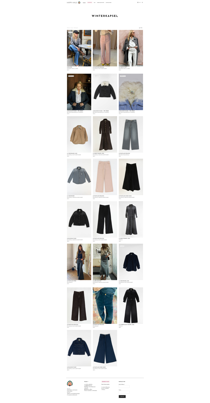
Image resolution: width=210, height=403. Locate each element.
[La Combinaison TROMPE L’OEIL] (131, 305)
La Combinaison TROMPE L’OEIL (126, 324)
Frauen (84, 2)
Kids (94, 2)
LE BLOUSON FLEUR (71, 238)
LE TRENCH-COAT (123, 67)
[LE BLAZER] (79, 48)
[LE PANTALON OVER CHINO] (105, 348)
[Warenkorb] (138, 2)
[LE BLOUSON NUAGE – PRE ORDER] (79, 92)
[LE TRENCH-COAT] (131, 48)
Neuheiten (90, 2)
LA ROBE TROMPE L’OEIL (98, 153)
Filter (141, 27)
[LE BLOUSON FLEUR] (79, 219)
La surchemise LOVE (72, 153)
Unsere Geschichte (100, 2)
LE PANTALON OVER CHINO (99, 367)
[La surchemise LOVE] (79, 134)
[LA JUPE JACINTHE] (105, 262)
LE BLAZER (69, 67)
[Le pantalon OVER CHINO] (131, 177)
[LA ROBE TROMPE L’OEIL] (105, 134)
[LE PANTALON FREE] (79, 262)
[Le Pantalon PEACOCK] (105, 48)
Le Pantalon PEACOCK (98, 67)
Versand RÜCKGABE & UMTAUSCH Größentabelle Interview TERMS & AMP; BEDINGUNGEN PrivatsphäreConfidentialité (73, 391)
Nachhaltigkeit (108, 2)
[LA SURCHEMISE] (79, 177)
